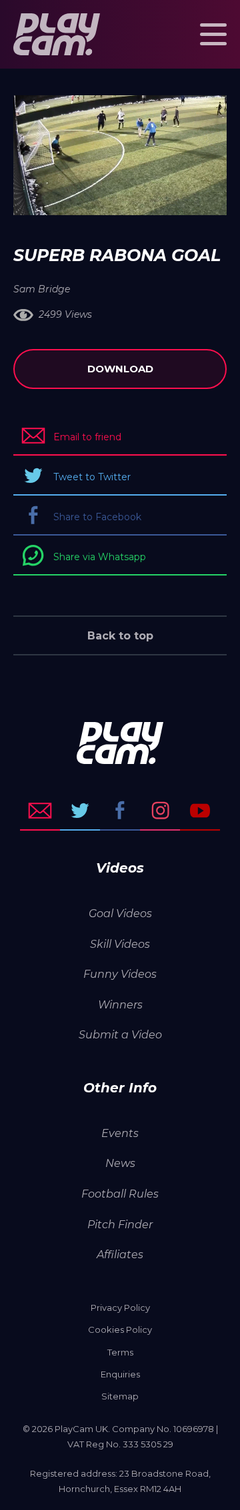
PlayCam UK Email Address (40, 811)
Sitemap (120, 1396)
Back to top (120, 635)
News (120, 1163)
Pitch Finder (120, 1224)
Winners (120, 1004)
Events (120, 1133)
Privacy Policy (120, 1307)
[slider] (84, 198)
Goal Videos (120, 913)
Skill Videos (120, 944)
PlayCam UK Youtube (200, 811)
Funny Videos (120, 974)
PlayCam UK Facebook (120, 811)
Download (120, 368)
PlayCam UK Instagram (160, 811)
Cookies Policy (120, 1329)
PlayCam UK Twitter (80, 811)
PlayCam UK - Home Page (56, 34)
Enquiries (120, 1374)
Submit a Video (120, 1034)
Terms (120, 1352)
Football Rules (120, 1194)
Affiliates (120, 1254)
